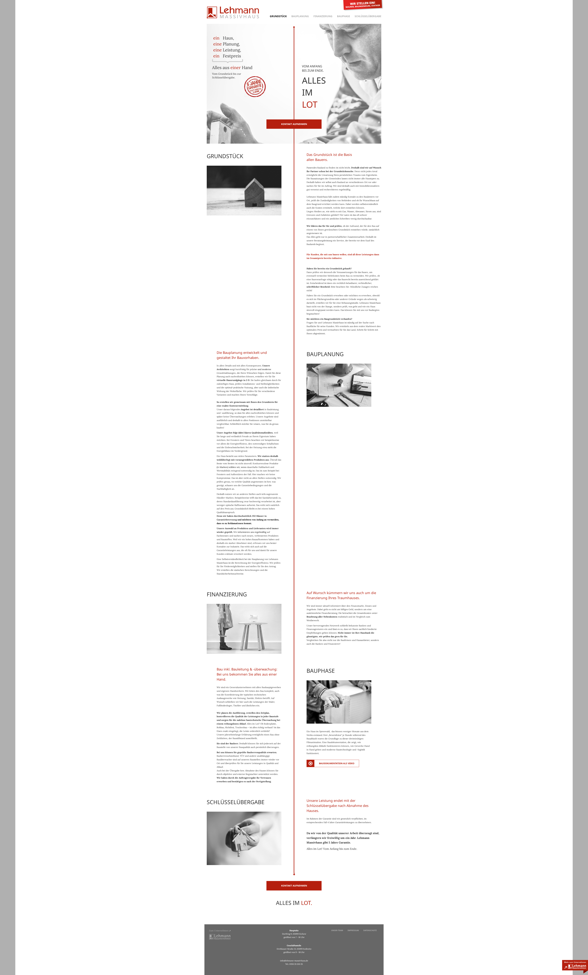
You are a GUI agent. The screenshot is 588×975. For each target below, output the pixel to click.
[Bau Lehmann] (219, 936)
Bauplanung (300, 16)
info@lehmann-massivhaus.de (294, 960)
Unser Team (337, 930)
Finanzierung (322, 16)
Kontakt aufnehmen (294, 124)
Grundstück (278, 16)
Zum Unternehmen (219, 930)
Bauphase (343, 16)
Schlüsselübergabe (368, 16)
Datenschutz (370, 930)
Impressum (353, 930)
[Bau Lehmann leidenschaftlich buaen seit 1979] (575, 966)
